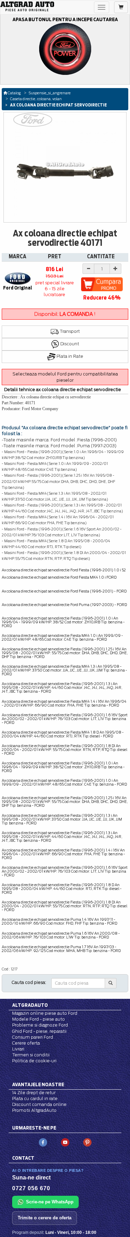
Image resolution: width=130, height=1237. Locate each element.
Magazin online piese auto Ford (44, 1013)
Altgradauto (30, 1005)
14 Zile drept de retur (33, 1092)
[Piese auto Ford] (27, 6)
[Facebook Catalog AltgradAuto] (43, 1142)
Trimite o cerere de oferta (44, 1217)
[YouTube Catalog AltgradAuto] (65, 1142)
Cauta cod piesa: (29, 982)
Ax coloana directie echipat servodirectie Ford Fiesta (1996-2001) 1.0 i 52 (64, 570)
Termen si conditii (31, 1054)
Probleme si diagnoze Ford (40, 1025)
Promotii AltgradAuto (34, 1110)
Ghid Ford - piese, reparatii (39, 1031)
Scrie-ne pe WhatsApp (49, 1201)
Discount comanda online (39, 1104)
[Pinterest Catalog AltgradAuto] (87, 1142)
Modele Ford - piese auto (38, 1019)
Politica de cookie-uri (34, 1060)
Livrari (18, 1049)
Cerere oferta (26, 1043)
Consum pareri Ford (32, 1037)
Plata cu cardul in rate (35, 1098)
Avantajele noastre (38, 1084)
